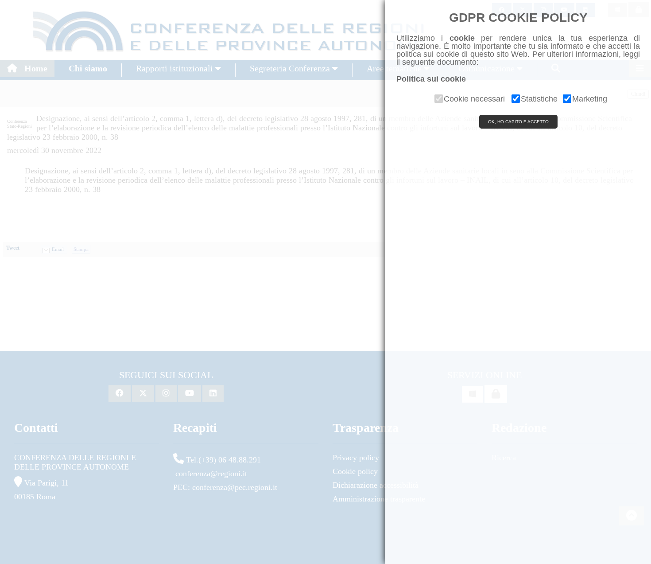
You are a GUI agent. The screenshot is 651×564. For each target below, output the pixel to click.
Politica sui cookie (431, 78)
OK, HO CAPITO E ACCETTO (518, 121)
